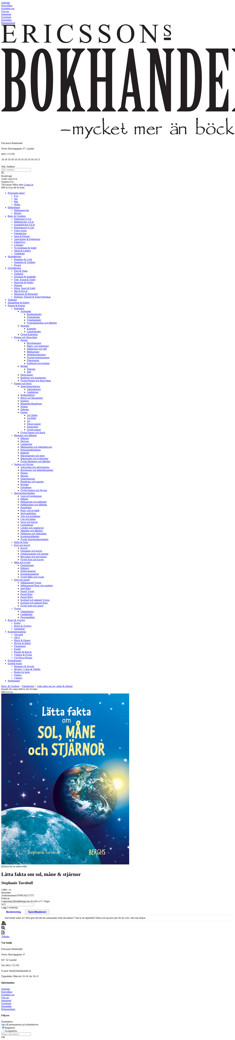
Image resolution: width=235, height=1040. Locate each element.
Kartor (17, 623)
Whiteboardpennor (36, 354)
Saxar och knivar (29, 522)
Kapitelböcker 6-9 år (24, 224)
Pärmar (24, 473)
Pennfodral (25, 507)
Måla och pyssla (22, 562)
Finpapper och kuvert (31, 551)
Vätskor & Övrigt (23, 654)
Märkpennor (33, 351)
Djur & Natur (21, 271)
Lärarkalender (34, 331)
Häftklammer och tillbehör (33, 504)
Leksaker (18, 245)
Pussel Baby (26, 597)
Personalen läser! (16, 193)
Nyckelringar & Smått (25, 247)
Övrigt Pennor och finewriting (35, 380)
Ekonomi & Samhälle (25, 276)
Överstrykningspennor (38, 357)
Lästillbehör (26, 614)
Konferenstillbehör (29, 536)
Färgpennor (20, 646)
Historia (18, 285)
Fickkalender (33, 317)
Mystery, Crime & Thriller (27, 669)
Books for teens (22, 672)
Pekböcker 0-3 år (22, 219)
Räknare (24, 438)
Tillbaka (5, 936)
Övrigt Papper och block (32, 432)
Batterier (24, 452)
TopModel (19, 253)
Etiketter (24, 409)
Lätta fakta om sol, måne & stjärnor (55, 686)
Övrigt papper (34, 429)
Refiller (24, 366)
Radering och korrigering (33, 377)
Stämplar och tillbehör (31, 530)
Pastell (17, 649)
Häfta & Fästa (21, 542)
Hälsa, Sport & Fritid (24, 288)
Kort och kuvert (22, 545)
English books (15, 663)
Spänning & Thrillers (24, 262)
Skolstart (24, 325)
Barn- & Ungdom (17, 216)
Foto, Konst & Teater (24, 279)
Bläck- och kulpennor (38, 346)
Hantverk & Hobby (24, 282)
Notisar (24, 406)
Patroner (31, 369)
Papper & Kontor (16, 305)
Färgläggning (27, 565)
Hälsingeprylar (21, 210)
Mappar (24, 475)
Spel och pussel (22, 579)
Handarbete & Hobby (19, 302)
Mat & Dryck (21, 291)
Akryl (17, 637)
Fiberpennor (33, 360)
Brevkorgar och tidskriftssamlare (36, 470)
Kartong (24, 400)
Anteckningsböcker (30, 386)
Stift (29, 372)
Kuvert (23, 548)
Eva (16, 195)
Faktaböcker (20, 233)
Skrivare (24, 441)
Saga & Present (22, 236)
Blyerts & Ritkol (22, 643)
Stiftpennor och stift (37, 348)
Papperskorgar (27, 478)
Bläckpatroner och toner (32, 455)
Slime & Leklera (22, 250)
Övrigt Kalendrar (29, 334)
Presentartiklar (27, 617)
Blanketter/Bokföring (31, 403)
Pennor (24, 340)
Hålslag (24, 499)
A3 (28, 421)
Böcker (17, 213)
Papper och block (23, 383)
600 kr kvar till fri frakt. (13, 187)
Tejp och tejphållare (30, 516)
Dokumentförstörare (30, 449)
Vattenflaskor (27, 611)
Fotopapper (32, 426)
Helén (17, 204)
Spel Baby (25, 588)
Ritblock (24, 568)
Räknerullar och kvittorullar (34, 458)
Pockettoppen (14, 660)
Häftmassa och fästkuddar (33, 533)
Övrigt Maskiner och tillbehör (35, 461)
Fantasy (18, 675)
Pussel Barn (26, 594)
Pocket (17, 265)
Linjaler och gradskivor (32, 527)
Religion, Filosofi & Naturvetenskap (32, 297)
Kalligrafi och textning (38, 363)
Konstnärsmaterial (29, 574)
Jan (15, 198)
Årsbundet (25, 311)
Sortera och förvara (23, 464)
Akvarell (18, 634)
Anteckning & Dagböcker (27, 239)
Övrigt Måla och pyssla (32, 576)
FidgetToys (19, 242)
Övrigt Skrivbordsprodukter (34, 539)
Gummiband (26, 525)
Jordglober (19, 628)
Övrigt (17, 608)
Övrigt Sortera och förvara (33, 490)
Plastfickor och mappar (32, 481)
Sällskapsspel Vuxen (30, 582)
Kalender (31, 328)
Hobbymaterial (27, 571)
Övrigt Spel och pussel (31, 605)
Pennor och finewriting (25, 337)
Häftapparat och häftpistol (33, 501)
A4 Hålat (31, 418)
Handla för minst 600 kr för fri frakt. (19, 690)
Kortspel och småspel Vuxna (34, 600)
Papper (23, 412)
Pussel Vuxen (27, 591)
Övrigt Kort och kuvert (32, 559)
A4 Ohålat (32, 415)
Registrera (10, 1027)
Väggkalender (34, 320)
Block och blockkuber (31, 398)
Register (24, 484)
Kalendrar (19, 308)
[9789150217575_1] (65, 778)
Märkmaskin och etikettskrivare (36, 447)
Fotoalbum (25, 487)
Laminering (26, 444)
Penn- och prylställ (29, 510)
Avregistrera (11, 1031)
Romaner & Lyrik (23, 259)
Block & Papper (22, 640)
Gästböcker (32, 392)
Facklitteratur (14, 268)
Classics (18, 677)
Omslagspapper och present (34, 553)
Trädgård (18, 273)
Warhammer (14, 680)
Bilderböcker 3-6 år (24, 221)
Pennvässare (26, 374)
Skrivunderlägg (28, 513)
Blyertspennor (34, 343)
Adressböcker (34, 389)
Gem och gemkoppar (31, 496)
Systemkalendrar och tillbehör (42, 322)
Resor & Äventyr (16, 620)
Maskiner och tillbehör (25, 435)
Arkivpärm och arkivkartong (34, 467)
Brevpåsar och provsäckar (33, 556)
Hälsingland (14, 207)
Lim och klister (28, 519)
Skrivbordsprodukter (24, 493)
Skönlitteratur (14, 256)
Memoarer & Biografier (26, 294)
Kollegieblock (27, 395)
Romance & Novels (24, 666)
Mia (16, 201)
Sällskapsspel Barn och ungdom (36, 585)
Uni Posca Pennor (23, 657)
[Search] (2, 173)
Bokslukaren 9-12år (24, 227)
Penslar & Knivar (23, 652)
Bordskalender (34, 314)
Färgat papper (34, 424)
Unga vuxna (20, 230)
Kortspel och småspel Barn (34, 602)
